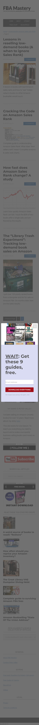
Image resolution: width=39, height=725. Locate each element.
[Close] (35, 326)
